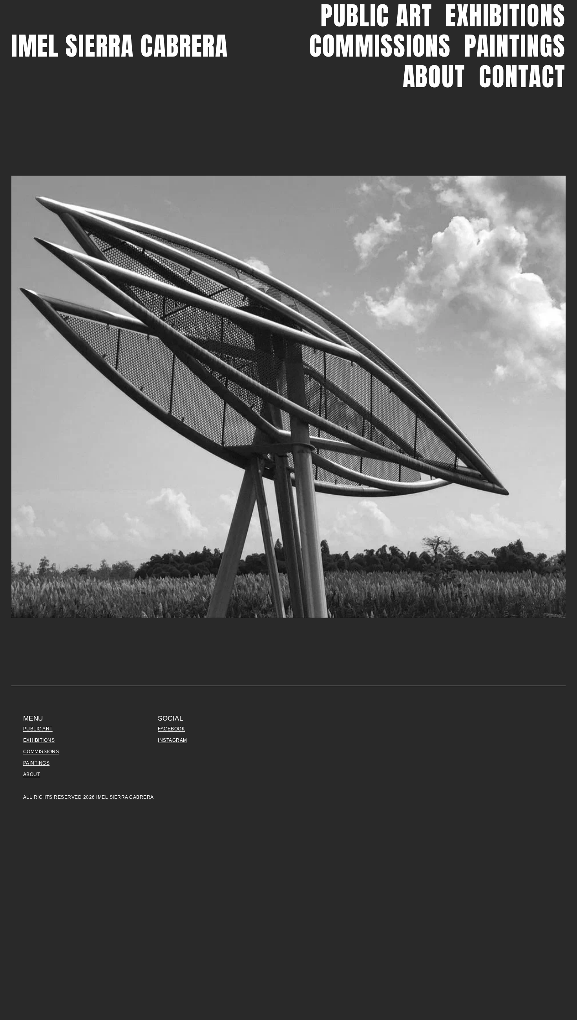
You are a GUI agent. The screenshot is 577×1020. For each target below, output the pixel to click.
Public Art (376, 15)
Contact (522, 76)
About (434, 76)
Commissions (380, 46)
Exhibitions (505, 15)
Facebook (171, 729)
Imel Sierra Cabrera (119, 46)
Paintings (514, 46)
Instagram (172, 740)
